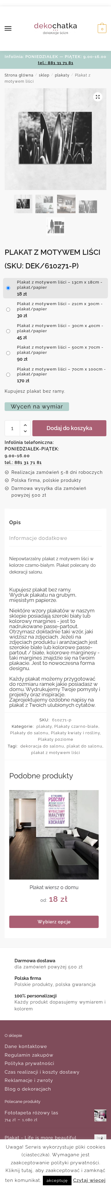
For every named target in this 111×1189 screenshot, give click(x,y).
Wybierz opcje (54, 921)
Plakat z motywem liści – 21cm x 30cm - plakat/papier (60, 306)
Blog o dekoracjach (28, 1089)
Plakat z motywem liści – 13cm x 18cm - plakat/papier (60, 285)
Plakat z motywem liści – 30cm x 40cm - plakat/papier (60, 328)
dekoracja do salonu (42, 746)
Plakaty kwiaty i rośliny (75, 733)
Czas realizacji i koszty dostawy (42, 1072)
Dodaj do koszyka (69, 428)
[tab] (55, 523)
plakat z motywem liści (55, 752)
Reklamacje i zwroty (29, 1080)
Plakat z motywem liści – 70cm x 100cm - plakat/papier (61, 372)
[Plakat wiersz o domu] (54, 835)
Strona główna (19, 75)
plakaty (62, 75)
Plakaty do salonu (29, 733)
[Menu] (14, 28)
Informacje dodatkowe (38, 538)
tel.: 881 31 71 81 (55, 62)
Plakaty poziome (55, 739)
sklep (44, 75)
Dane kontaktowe (26, 1046)
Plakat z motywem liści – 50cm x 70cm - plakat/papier (60, 350)
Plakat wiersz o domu (54, 887)
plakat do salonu (84, 746)
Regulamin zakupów (29, 1055)
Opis (15, 522)
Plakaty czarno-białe (76, 726)
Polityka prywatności (29, 1063)
